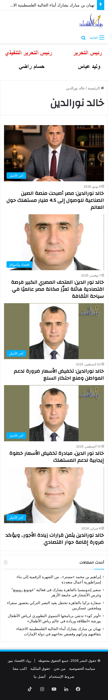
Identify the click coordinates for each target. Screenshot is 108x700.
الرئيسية (94, 88)
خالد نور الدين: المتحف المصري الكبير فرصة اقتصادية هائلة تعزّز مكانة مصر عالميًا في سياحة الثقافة (57, 289)
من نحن (60, 668)
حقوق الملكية (40, 668)
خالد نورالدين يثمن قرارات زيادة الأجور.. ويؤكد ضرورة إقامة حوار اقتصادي (55, 538)
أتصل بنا (39, 676)
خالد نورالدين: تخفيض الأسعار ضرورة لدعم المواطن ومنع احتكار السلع (59, 374)
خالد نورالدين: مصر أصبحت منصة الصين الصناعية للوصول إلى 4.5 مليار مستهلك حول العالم (55, 200)
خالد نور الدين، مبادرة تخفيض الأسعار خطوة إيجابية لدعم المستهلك (56, 457)
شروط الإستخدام (61, 676)
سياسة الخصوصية (82, 668)
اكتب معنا (20, 668)
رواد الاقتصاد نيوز (19, 661)
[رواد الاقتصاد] (91, 21)
